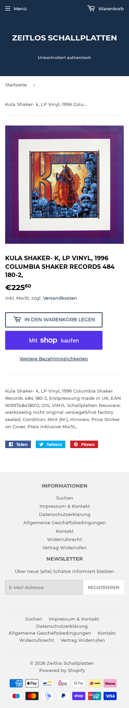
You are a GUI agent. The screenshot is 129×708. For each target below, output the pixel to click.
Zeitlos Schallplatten (64, 38)
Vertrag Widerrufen (64, 547)
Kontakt (65, 531)
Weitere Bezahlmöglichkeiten (54, 358)
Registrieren (103, 587)
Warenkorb (110, 8)
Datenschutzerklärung (64, 514)
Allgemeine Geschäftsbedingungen (64, 522)
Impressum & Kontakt (65, 506)
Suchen (64, 498)
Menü (20, 8)
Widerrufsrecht (64, 539)
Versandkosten (60, 298)
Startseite (16, 84)
